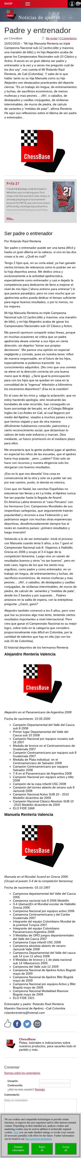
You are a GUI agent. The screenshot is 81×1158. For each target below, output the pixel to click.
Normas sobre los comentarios (22, 1073)
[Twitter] (27, 1023)
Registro (40, 1089)
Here (16, 1132)
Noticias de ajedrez (39, 17)
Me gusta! (51, 38)
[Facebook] (17, 1023)
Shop (8, 3)
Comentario (11, 1094)
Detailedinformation (18, 1148)
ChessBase (27, 1039)
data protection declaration (38, 1138)
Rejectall (42, 1148)
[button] (27, 4)
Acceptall (65, 1148)
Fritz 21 (12, 183)
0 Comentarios (68, 38)
